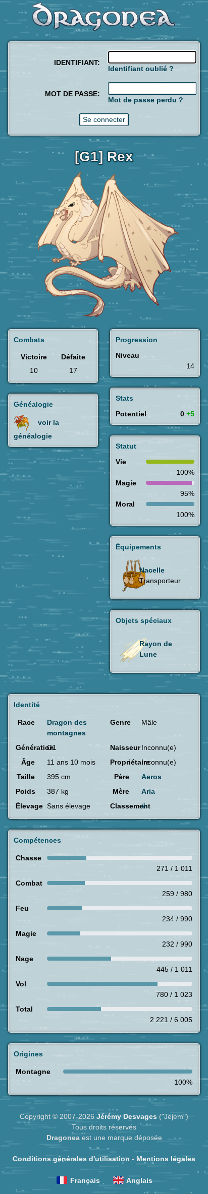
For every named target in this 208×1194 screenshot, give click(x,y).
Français (85, 1180)
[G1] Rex (104, 156)
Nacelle (152, 570)
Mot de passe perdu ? (145, 100)
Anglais (139, 1180)
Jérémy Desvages (126, 1116)
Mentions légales (165, 1159)
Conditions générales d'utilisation (71, 1159)
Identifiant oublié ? (141, 69)
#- (144, 806)
